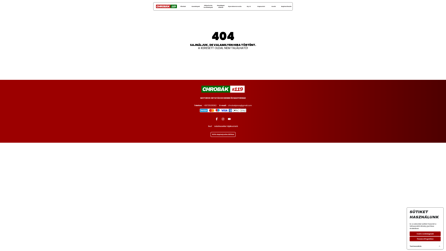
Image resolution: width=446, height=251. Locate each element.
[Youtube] (229, 119)
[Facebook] (216, 119)
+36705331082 (210, 105)
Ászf (210, 126)
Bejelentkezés (286, 6)
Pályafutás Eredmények (208, 6)
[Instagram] (223, 119)
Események (196, 6)
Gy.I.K (249, 6)
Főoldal (183, 6)
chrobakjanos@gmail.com (240, 105)
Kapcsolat (261, 6)
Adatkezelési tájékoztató (226, 126)
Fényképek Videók (221, 6)
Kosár (274, 6)
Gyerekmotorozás (235, 6)
